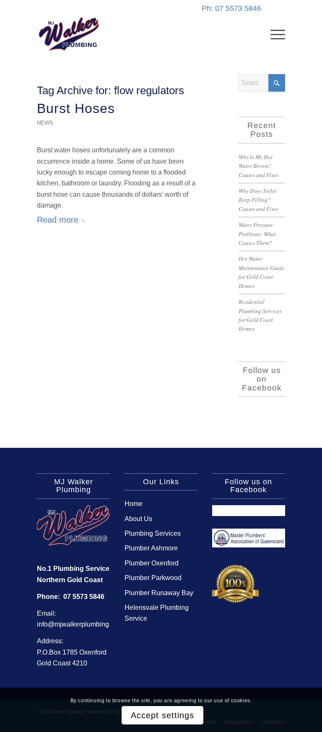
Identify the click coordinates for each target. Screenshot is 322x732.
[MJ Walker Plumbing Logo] (69, 34)
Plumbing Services (153, 533)
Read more (57, 219)
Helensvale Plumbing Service (157, 613)
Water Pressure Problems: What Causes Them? (257, 234)
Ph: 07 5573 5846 (231, 8)
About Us (138, 518)
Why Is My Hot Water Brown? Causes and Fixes (258, 166)
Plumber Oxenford (152, 563)
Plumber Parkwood (153, 577)
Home (134, 503)
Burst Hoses (76, 108)
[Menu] (273, 34)
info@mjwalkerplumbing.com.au (84, 624)
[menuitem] (273, 34)
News (45, 123)
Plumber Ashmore (151, 548)
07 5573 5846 (83, 596)
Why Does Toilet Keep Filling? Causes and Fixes (258, 200)
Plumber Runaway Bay (159, 592)
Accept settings (162, 715)
